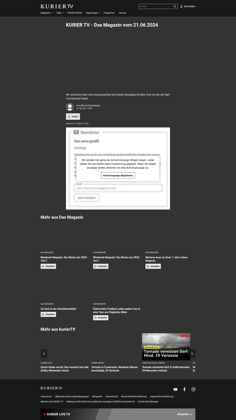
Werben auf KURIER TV (52, 401)
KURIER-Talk (46, 363)
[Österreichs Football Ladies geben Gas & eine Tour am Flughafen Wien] (118, 287)
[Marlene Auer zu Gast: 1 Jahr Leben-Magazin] (170, 235)
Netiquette (97, 396)
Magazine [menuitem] (45, 13)
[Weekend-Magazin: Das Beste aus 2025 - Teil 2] (66, 235)
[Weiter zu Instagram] (193, 389)
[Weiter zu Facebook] (184, 389)
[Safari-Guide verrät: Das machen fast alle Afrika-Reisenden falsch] (65, 346)
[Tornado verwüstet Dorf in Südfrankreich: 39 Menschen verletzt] (166, 346)
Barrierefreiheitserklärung (134, 396)
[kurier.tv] (51, 388)
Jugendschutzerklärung (161, 396)
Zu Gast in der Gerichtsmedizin (58, 308)
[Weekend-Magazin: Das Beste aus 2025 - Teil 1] (118, 235)
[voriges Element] (44, 353)
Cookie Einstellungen (148, 401)
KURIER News (97, 363)
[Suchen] (174, 6)
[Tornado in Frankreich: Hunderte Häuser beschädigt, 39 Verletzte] (115, 346)
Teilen (75, 116)
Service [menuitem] (122, 13)
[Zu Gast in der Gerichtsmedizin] (66, 287)
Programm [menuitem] (109, 13)
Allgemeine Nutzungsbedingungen (72, 396)
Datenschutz (111, 396)
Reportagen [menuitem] (92, 13)
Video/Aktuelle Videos (153, 363)
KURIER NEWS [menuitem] (74, 13)
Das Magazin (47, 252)
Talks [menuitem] (58, 13)
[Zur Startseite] (57, 6)
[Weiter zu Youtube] (175, 389)
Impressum (46, 396)
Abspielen (50, 266)
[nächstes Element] (192, 353)
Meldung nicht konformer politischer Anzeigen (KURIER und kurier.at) (100, 401)
